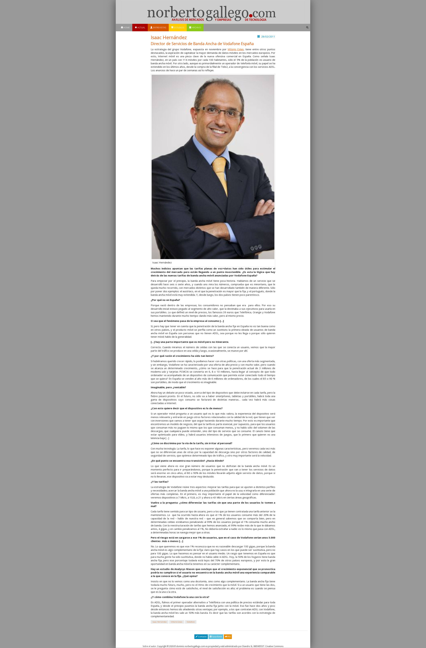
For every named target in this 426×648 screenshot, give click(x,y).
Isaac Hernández (160, 622)
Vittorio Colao (236, 49)
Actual (141, 27)
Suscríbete (217, 636)
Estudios (178, 27)
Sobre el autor (149, 646)
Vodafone (191, 622)
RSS (229, 636)
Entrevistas (159, 27)
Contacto (202, 636)
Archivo (196, 27)
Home (126, 27)
